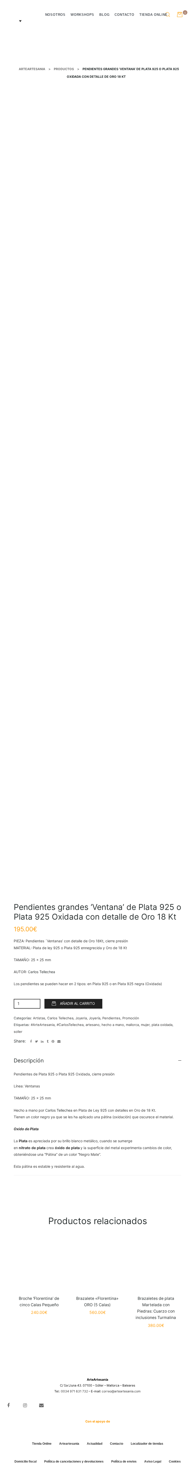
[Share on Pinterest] (53, 1042)
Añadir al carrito (77, 1003)
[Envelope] (41, 1406)
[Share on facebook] (31, 1042)
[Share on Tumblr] (47, 1042)
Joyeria (81, 1018)
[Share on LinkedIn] (42, 1042)
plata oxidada (162, 1025)
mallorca (132, 1025)
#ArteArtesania (43, 1025)
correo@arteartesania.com (121, 1391)
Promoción (130, 1018)
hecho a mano (113, 1025)
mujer (145, 1025)
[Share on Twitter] (36, 1042)
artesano (93, 1025)
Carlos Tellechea (41, 972)
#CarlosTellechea (70, 1025)
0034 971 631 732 (74, 1391)
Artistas (39, 1018)
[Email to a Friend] (58, 1042)
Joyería (94, 1018)
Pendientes (111, 1018)
